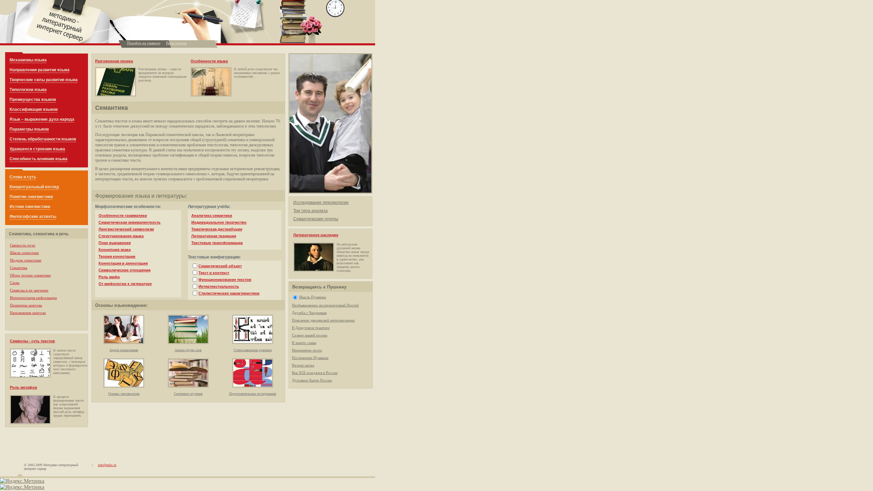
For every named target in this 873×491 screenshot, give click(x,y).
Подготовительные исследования (252, 394)
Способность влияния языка (39, 159)
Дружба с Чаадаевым (309, 313)
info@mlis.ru (107, 465)
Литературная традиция (213, 236)
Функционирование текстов (224, 280)
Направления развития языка (40, 70)
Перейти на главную (143, 43)
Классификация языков (34, 109)
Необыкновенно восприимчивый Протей (325, 305)
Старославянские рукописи (253, 350)
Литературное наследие (315, 235)
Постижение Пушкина (310, 358)
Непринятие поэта (307, 350)
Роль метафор (23, 387)
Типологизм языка (28, 89)
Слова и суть (23, 177)
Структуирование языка (121, 236)
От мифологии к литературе (125, 284)
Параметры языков (29, 129)
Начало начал (303, 365)
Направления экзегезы (28, 313)
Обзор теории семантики (30, 275)
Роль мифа (109, 277)
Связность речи (22, 245)
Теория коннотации (117, 256)
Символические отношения (124, 270)
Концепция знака (115, 250)
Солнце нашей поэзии (309, 335)
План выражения (115, 243)
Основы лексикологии (123, 394)
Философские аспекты (33, 216)
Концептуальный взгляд (34, 186)
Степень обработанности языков (43, 139)
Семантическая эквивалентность (130, 222)
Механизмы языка (28, 60)
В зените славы (304, 343)
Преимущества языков (33, 99)
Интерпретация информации (33, 298)
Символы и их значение (29, 290)
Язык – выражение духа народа (42, 119)
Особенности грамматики (123, 215)
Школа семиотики (24, 253)
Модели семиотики (25, 260)
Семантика (18, 268)
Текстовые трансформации (217, 243)
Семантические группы (315, 219)
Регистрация (176, 43)
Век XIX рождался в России (315, 373)
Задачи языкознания (123, 350)
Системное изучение (188, 394)
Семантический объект (220, 266)
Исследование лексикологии (321, 202)
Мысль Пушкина (312, 297)
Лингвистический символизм (126, 229)
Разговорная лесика (114, 61)
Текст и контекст (213, 273)
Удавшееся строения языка (37, 149)
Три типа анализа (310, 210)
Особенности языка (209, 61)
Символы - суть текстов (32, 341)
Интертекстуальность (218, 286)
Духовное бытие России (312, 380)
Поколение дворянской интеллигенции (323, 320)
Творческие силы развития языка (44, 79)
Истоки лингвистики (30, 206)
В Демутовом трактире (311, 328)
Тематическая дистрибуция (216, 229)
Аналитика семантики (211, 215)
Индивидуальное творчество (219, 222)
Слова (14, 283)
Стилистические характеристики (229, 293)
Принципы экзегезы (26, 305)
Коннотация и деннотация (123, 263)
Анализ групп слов (188, 350)
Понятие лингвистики (31, 196)
